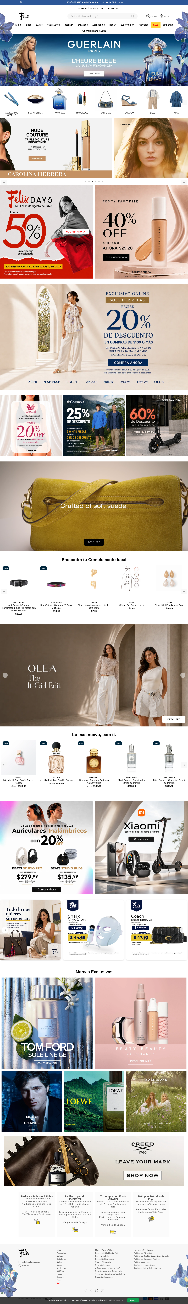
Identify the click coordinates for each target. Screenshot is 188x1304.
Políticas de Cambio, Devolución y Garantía (151, 1256)
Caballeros (61, 1259)
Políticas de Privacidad (143, 1253)
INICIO (18, 25)
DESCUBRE (94, 542)
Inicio (59, 1250)
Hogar (59, 1274)
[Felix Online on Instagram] (85, 1290)
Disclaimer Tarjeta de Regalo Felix (147, 1268)
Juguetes (60, 1277)
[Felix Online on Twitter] (96, 1290)
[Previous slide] (5, 675)
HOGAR (112, 25)
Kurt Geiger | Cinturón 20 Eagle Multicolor (56, 606)
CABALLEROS (53, 25)
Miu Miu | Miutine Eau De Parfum (56, 780)
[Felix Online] (24, 16)
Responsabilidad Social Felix (106, 1253)
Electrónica (61, 1268)
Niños (59, 1280)
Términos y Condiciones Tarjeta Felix (110, 1274)
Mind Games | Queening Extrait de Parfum (169, 781)
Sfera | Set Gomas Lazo (131, 605)
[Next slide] (182, 675)
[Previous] (4, 182)
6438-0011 (26, 1266)
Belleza (60, 1256)
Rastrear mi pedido (110, 8)
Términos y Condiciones (143, 1250)
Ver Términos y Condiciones (36, 1214)
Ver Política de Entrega (37, 1212)
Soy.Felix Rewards (78, 8)
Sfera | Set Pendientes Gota (169, 605)
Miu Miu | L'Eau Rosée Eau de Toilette (18, 781)
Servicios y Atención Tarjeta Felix (108, 1271)
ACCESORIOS (98, 25)
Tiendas (94, 8)
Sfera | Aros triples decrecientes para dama (94, 606)
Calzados (60, 1262)
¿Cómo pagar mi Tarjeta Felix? (107, 1268)
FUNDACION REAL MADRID (94, 31)
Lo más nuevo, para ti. (94, 734)
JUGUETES (144, 25)
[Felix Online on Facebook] (91, 1290)
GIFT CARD (168, 25)
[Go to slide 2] (91, 723)
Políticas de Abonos (142, 1262)
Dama (59, 1265)
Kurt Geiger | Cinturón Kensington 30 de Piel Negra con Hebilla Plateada (19, 608)
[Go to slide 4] (96, 723)
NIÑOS (28, 25)
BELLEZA (69, 25)
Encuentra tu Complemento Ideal (94, 559)
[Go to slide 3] (94, 723)
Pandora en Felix (102, 1256)
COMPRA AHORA (75, 231)
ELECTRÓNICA (127, 25)
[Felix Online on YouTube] (102, 1290)
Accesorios (61, 1253)
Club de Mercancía (103, 1262)
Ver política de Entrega (75, 1222)
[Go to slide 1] (89, 723)
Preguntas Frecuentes (104, 1277)
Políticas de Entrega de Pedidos (146, 1259)
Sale (58, 1283)
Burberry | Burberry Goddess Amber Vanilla (94, 781)
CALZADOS (83, 25)
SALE (155, 25)
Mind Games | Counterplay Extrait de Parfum (131, 781)
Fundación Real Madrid (104, 1259)
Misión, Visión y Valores (104, 1250)
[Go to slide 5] (99, 723)
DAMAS (39, 25)
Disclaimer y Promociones (144, 1265)
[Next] (184, 102)
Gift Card (60, 1271)
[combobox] (98, 16)
